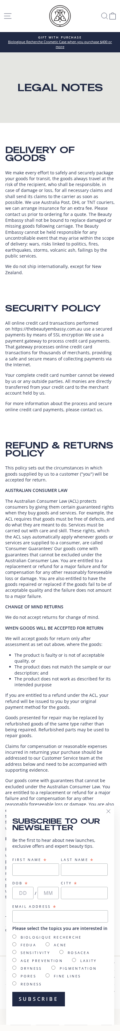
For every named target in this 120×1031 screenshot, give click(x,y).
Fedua (29, 945)
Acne (60, 945)
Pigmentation (78, 968)
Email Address (34, 906)
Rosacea (79, 952)
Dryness (31, 968)
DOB (20, 883)
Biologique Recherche (51, 937)
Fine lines (67, 976)
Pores (29, 976)
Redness (31, 984)
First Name (29, 860)
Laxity (88, 960)
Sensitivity (35, 952)
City (69, 883)
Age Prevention (42, 960)
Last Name (77, 860)
